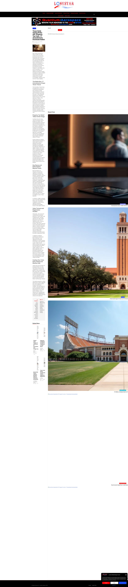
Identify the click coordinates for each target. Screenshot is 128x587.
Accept (106, 582)
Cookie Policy (114, 585)
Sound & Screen (82, 13)
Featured (34, 28)
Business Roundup (74, 13)
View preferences (122, 582)
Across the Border (58, 13)
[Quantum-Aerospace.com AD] (64, 22)
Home (44, 13)
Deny (114, 582)
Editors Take (67, 15)
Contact (90, 585)
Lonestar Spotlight (49, 13)
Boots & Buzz (60, 15)
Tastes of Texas (66, 13)
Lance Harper (36, 41)
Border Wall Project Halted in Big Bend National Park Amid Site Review (35, 376)
